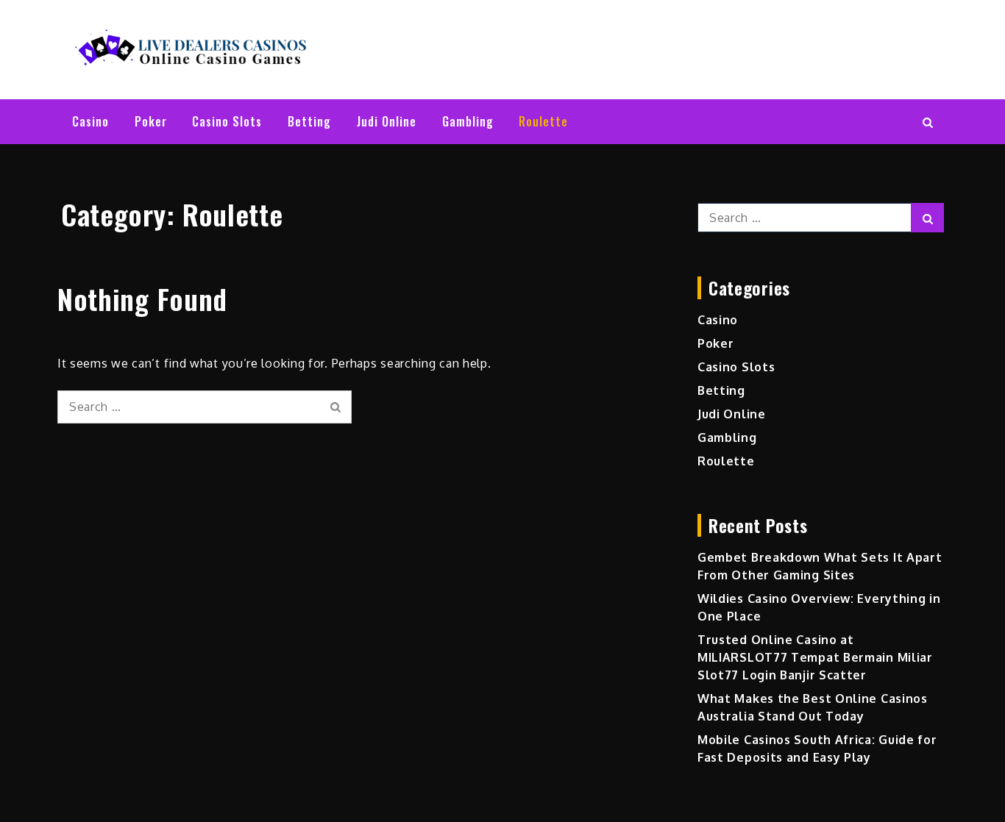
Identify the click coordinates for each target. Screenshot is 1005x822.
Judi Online (386, 121)
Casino (90, 121)
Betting (309, 121)
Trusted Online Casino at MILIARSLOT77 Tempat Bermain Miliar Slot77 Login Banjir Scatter (815, 657)
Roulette (543, 121)
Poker (151, 121)
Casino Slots (227, 121)
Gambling (468, 121)
